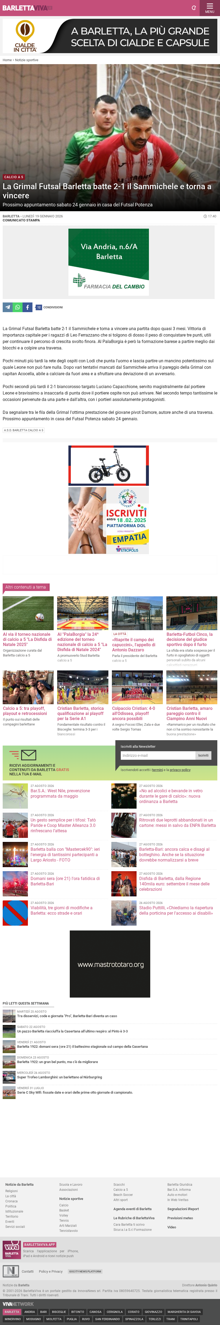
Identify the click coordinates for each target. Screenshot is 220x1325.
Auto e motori (177, 1195)
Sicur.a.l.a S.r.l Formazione (132, 1230)
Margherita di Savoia (184, 1312)
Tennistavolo (68, 1231)
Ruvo (86, 1319)
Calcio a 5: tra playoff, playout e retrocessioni (25, 711)
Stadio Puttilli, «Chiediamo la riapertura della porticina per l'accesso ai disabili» (176, 910)
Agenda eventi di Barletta (132, 1209)
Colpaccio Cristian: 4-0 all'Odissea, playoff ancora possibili (133, 713)
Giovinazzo (153, 1312)
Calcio (63, 1205)
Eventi (9, 1222)
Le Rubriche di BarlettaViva (134, 1218)
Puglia (72, 1319)
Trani (170, 1319)
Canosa (95, 1312)
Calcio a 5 (120, 1190)
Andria (29, 1312)
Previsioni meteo (180, 1218)
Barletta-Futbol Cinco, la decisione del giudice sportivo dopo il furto (190, 639)
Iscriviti (203, 755)
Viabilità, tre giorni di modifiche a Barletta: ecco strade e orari (62, 910)
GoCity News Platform (85, 1271)
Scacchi (119, 1184)
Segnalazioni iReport (183, 1209)
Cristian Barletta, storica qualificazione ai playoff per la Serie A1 (80, 713)
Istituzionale (14, 1211)
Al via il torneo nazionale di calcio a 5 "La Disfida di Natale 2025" (27, 639)
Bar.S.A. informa (179, 1190)
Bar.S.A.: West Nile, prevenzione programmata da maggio (60, 793)
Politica (10, 1206)
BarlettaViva (30, 8)
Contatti (28, 1271)
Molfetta (53, 1319)
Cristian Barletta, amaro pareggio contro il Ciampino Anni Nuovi (189, 713)
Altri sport (120, 1200)
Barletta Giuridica (179, 1184)
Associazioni (68, 1190)
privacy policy (180, 770)
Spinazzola (134, 1319)
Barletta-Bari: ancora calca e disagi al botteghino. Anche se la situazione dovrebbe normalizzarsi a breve (174, 855)
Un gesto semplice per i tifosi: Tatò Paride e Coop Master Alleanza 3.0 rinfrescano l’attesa (63, 825)
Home (7, 60)
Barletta (12, 1312)
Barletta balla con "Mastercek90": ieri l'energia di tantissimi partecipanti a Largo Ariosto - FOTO (65, 855)
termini (157, 770)
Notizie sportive (26, 60)
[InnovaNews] (11, 1276)
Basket (64, 1210)
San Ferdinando (107, 1319)
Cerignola (115, 1312)
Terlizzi (155, 1319)
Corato (134, 1312)
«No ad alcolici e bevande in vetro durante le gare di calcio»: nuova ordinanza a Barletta (171, 796)
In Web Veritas (177, 1200)
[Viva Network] (18, 1305)
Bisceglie (59, 1312)
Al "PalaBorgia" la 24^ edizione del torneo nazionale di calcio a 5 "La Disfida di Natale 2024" (82, 642)
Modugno (33, 1319)
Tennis (64, 1220)
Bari (43, 1312)
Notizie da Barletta (19, 1184)
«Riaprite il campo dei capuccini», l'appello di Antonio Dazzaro (133, 644)
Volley (63, 1215)
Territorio (11, 1216)
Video (171, 1227)
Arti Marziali (68, 1226)
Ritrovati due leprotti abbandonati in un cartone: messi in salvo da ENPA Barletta (177, 822)
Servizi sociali (15, 1227)
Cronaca (11, 1201)
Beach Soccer (123, 1195)
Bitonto (77, 1312)
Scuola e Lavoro (70, 1184)
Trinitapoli (189, 1319)
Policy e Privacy (51, 1271)
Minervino (13, 1319)
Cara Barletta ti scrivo (129, 1224)
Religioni (11, 1191)
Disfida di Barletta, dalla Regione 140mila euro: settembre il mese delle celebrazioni (174, 884)
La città (10, 1196)
